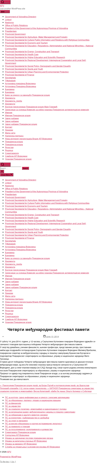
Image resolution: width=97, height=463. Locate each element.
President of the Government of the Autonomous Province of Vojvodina (36, 28)
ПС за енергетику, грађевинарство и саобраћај (27, 417)
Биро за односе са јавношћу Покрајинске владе (27, 95)
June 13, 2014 (52, 336)
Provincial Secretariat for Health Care (21, 54)
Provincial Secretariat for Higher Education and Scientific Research (35, 57)
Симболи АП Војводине (16, 156)
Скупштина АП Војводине (17, 435)
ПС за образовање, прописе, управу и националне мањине (33, 400)
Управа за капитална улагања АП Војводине (26, 441)
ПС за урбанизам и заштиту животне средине (26, 414)
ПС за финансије (13, 403)
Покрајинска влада (14, 141)
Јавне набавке (12, 118)
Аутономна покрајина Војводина (20, 83)
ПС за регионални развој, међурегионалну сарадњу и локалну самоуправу (40, 411)
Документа (10, 98)
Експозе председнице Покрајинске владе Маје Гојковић (31, 106)
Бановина (9, 89)
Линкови (9, 129)
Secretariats (10, 77)
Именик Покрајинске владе (18, 115)
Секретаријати (12, 153)
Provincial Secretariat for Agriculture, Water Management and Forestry (36, 36)
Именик (8, 112)
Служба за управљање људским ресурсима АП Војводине (32, 446)
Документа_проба (13, 100)
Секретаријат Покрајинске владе (20, 432)
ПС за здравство (13, 406)
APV (2, 5)
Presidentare (11, 31)
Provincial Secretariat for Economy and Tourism (26, 42)
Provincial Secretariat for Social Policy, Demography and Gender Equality (38, 66)
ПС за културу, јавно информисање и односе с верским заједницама (37, 397)
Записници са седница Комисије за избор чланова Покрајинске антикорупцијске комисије (47, 109)
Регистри (9, 147)
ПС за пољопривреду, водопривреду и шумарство (29, 429)
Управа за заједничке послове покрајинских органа (29, 438)
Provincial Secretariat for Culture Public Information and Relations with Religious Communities (47, 39)
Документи (10, 103)
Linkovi (8, 19)
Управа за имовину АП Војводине (21, 443)
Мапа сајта (10, 132)
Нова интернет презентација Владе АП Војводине (28, 138)
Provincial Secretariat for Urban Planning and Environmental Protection (37, 71)
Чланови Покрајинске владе (18, 159)
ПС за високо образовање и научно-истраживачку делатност (33, 423)
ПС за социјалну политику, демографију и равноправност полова (35, 409)
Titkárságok (10, 80)
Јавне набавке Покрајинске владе (21, 124)
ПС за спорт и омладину (16, 420)
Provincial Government (15, 34)
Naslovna (9, 22)
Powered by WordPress (10, 456)
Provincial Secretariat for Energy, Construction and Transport (32, 51)
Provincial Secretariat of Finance (19, 74)
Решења (9, 150)
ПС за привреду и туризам (17, 426)
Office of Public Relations (16, 25)
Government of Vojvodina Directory (20, 16)
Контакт (8, 127)
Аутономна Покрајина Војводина (20, 86)
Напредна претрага (14, 135)
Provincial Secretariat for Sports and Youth (24, 68)
